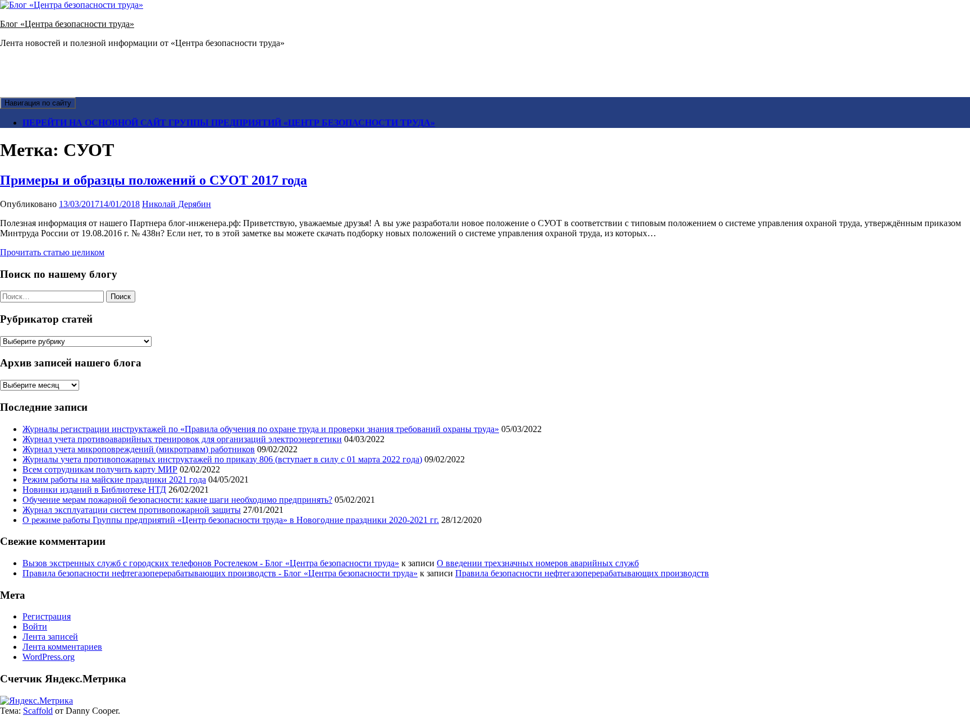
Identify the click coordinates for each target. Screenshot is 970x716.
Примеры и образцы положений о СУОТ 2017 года (153, 180)
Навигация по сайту (37, 103)
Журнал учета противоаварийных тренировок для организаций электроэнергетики (182, 439)
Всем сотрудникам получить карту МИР (99, 469)
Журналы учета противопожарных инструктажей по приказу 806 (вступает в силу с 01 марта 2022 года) (222, 459)
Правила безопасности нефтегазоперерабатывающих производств (582, 573)
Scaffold (38, 710)
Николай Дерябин (176, 204)
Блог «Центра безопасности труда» (67, 24)
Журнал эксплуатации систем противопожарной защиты (131, 510)
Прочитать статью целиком (52, 252)
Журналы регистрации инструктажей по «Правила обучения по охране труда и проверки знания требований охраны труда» (260, 429)
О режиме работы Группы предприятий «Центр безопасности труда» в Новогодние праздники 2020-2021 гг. (230, 520)
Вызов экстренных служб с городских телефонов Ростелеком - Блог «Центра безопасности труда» (210, 563)
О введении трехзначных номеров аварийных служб (538, 563)
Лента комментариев (62, 646)
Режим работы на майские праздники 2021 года (114, 479)
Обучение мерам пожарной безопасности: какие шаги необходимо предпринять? (177, 499)
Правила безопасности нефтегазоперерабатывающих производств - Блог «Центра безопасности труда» (220, 573)
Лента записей (50, 636)
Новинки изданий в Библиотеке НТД (94, 489)
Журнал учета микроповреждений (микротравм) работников (138, 449)
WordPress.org (48, 657)
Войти (34, 626)
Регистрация (46, 616)
